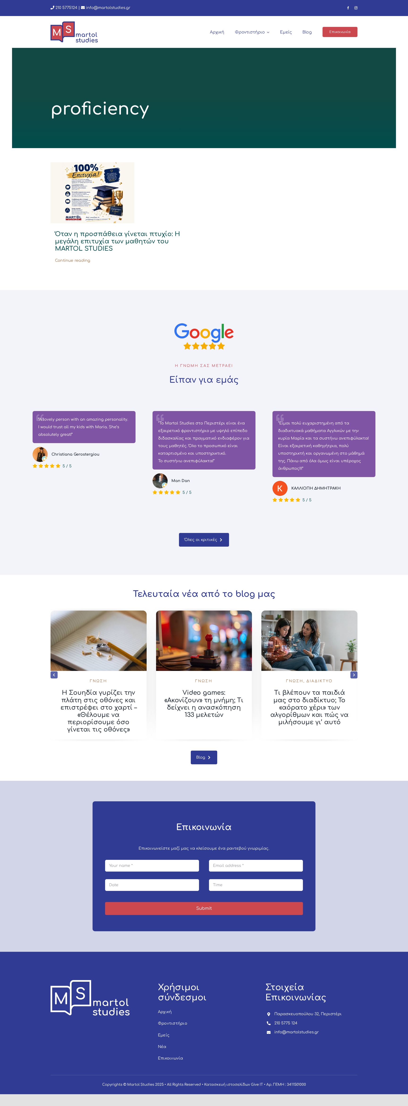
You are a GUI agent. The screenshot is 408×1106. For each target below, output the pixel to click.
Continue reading (72, 260)
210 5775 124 (285, 1023)
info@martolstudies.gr (108, 8)
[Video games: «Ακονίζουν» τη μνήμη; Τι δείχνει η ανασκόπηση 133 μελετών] (309, 613)
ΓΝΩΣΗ (98, 681)
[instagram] (355, 7)
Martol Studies (140, 1085)
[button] (54, 674)
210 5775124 (65, 8)
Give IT (257, 1085)
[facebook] (348, 7)
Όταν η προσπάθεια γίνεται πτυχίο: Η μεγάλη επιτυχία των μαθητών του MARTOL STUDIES (117, 241)
